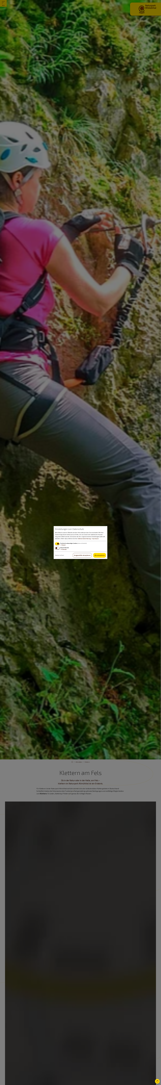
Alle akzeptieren (99, 555)
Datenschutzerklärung (84, 538)
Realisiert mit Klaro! (59, 555)
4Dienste (63, 549)
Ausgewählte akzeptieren (82, 555)
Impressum (95, 538)
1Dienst (62, 545)
